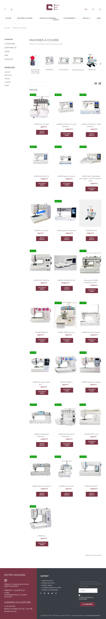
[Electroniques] (63, 60)
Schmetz (8, 82)
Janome (7, 72)
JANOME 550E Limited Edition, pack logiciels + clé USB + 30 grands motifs (90, 178)
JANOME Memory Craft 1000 (66, 176)
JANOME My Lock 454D (41, 124)
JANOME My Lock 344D (66, 486)
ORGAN (7, 79)
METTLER (8, 75)
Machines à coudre (24, 18)
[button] (100, 64)
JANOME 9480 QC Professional (66, 230)
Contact (56, 20)
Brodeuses (92, 69)
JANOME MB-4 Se (91, 230)
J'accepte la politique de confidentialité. (86, 598)
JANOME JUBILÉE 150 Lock (66, 332)
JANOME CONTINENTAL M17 (66, 280)
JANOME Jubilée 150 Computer (91, 382)
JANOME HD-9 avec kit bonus (91, 332)
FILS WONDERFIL (69, 18)
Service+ (86, 18)
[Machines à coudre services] (53, 7)
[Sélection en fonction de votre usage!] (35, 60)
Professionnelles (78, 70)
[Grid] (95, 84)
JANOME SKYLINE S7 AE (41, 176)
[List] (99, 84)
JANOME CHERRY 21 (66, 382)
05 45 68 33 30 (19, 590)
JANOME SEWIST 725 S (91, 434)
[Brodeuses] (92, 60)
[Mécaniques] (49, 60)
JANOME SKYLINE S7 (91, 486)
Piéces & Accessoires (48, 18)
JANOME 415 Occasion (41, 230)
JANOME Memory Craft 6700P (41, 486)
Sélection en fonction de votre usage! (35, 71)
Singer (7, 85)
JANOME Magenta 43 (41, 332)
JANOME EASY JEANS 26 (41, 280)
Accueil (8, 18)
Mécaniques (49, 69)
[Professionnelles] (78, 60)
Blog (99, 18)
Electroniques (63, 69)
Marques (10, 67)
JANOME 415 (41, 536)
